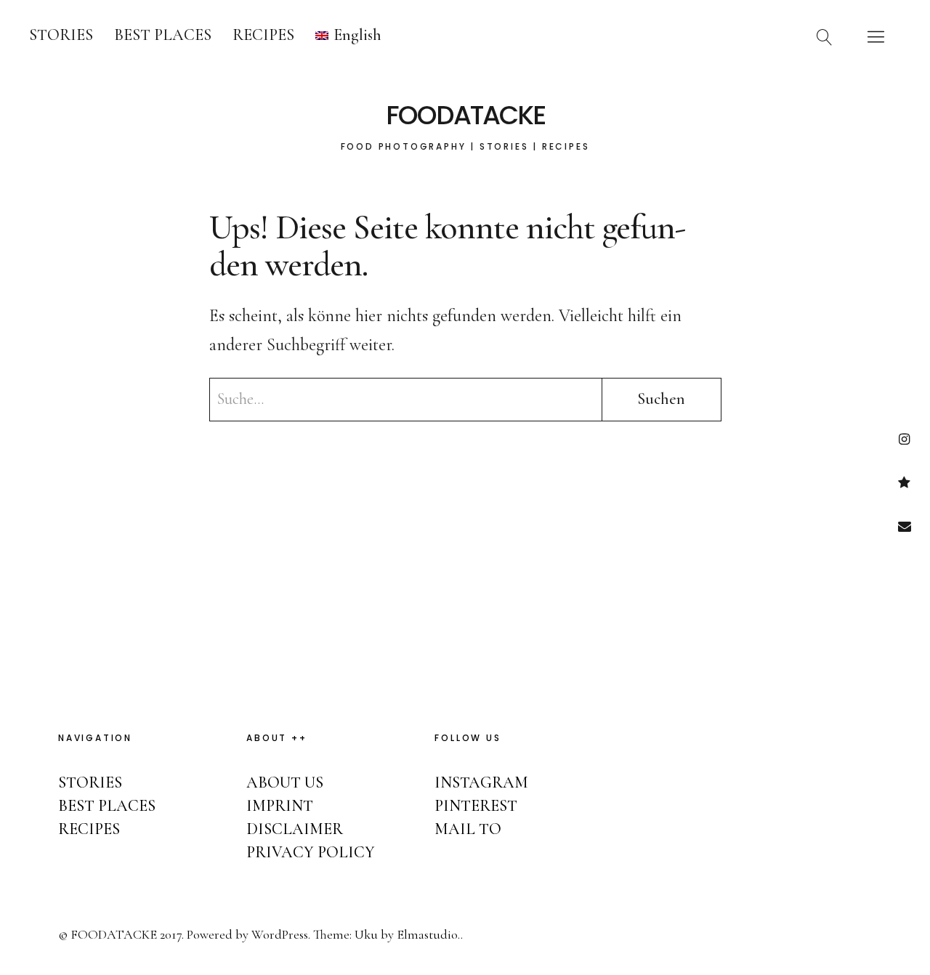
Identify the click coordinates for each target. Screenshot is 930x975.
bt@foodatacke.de (904, 525)
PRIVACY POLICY (310, 852)
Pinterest (904, 482)
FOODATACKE (465, 115)
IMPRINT (279, 805)
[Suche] (824, 36)
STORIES (61, 34)
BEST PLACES (162, 34)
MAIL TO (467, 829)
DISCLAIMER (294, 829)
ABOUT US (284, 782)
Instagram (904, 438)
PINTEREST (475, 805)
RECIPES (263, 34)
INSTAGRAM (481, 782)
